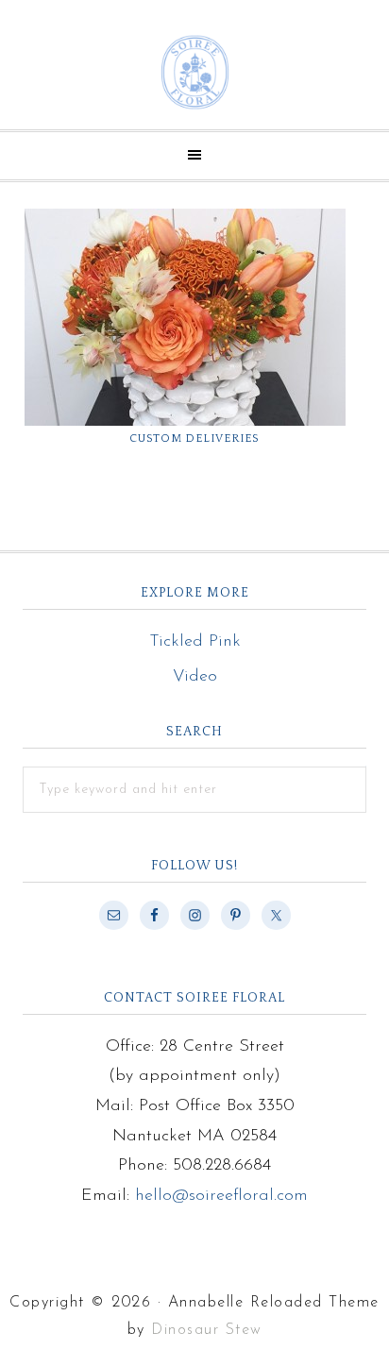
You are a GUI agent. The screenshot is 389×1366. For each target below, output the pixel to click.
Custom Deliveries (194, 438)
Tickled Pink (195, 641)
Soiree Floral (194, 72)
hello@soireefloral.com (221, 1196)
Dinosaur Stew (206, 1330)
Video (195, 676)
